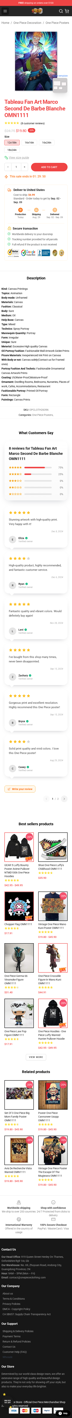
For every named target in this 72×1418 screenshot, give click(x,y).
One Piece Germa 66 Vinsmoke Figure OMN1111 (16, 979)
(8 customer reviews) (33, 123)
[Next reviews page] (64, 799)
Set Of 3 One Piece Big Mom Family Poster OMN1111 (17, 1116)
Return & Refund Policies (17, 1341)
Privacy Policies (11, 1303)
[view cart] (67, 11)
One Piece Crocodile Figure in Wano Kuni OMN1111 (49, 979)
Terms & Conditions (14, 1298)
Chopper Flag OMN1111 (18, 924)
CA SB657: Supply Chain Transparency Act (27, 1314)
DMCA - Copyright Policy (16, 1309)
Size (6, 136)
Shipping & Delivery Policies (18, 1331)
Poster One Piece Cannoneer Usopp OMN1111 (48, 1116)
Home (5, 23)
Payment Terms (11, 1336)
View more (36, 1057)
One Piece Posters (57, 23)
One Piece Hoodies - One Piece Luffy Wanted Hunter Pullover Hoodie (52, 1035)
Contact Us (9, 1346)
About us (8, 1293)
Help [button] (65, 1413)
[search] (61, 11)
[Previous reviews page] (46, 799)
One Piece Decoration (27, 23)
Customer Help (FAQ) (15, 1351)
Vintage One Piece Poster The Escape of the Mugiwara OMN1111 (52, 1172)
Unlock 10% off (7, 1402)
